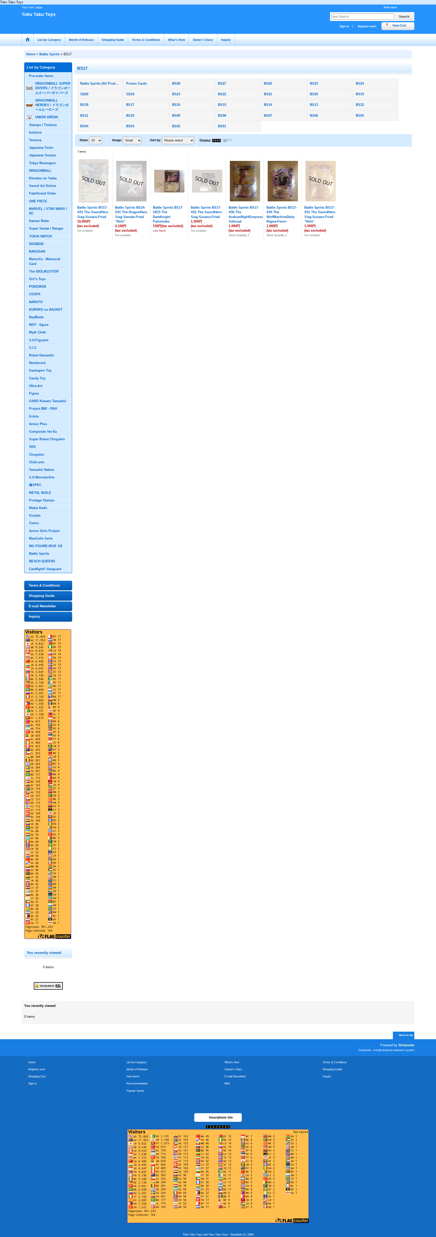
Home (32, 1062)
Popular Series (135, 1090)
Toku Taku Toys (39, 14)
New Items (133, 1076)
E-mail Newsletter (42, 606)
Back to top (406, 1035)
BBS (227, 1083)
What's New (232, 1062)
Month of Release (137, 1069)
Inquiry (34, 616)
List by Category (136, 1062)
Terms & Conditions (44, 585)
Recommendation (137, 1083)
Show (83, 140)
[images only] (217, 140)
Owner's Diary (233, 1069)
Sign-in (344, 26)
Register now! (367, 26)
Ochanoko (406, 1045)
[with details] (228, 140)
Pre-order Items (41, 76)
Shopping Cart (37, 1076)
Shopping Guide (41, 596)
